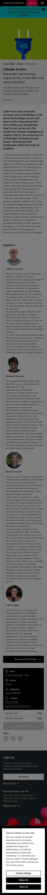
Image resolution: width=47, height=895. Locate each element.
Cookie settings (23, 873)
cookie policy (16, 865)
